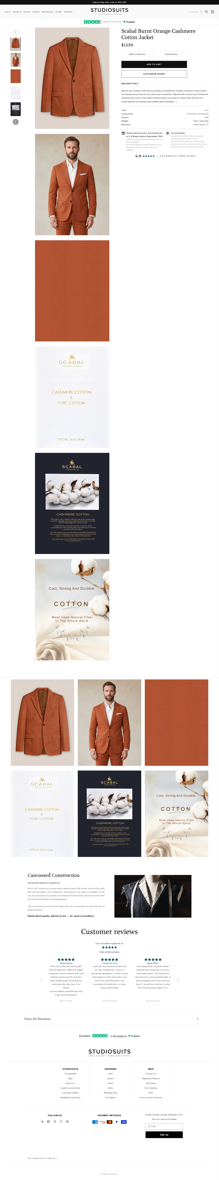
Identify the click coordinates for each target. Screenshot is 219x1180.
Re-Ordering (151, 1088)
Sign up (164, 1134)
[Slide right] (16, 122)
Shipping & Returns (151, 1078)
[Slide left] (16, 32)
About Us (70, 1083)
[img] (109, 947)
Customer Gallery (70, 1092)
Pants (110, 1083)
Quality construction (70, 1088)
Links (150, 1092)
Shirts (110, 1088)
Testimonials (70, 1073)
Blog (70, 1078)
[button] (206, 12)
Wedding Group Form (70, 1097)
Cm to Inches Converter (150, 1097)
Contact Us (150, 1073)
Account (194, 12)
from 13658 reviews (110, 951)
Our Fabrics (110, 1097)
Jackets (110, 1078)
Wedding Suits (110, 1092)
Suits (110, 1073)
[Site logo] (109, 1053)
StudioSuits (113, 1174)
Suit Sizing (151, 1083)
